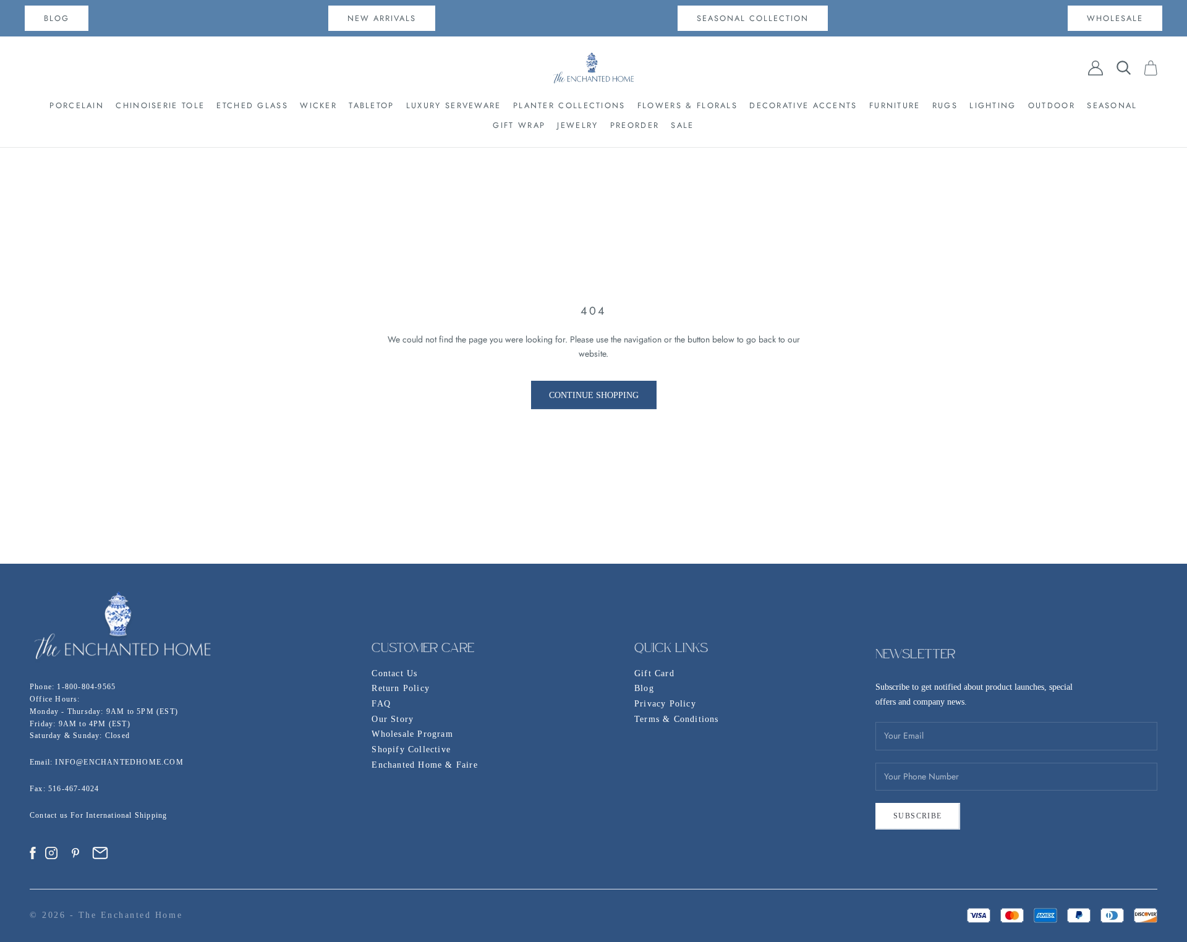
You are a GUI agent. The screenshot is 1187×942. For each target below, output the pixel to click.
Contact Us (394, 673)
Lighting (992, 105)
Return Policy (401, 688)
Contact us (50, 815)
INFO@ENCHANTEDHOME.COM (119, 762)
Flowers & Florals (687, 105)
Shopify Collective (411, 749)
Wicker (318, 105)
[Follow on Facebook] (33, 853)
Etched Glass (252, 105)
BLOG (56, 18)
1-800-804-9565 (86, 686)
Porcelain (76, 105)
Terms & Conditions (676, 719)
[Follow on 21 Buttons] (100, 853)
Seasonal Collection (753, 18)
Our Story (393, 719)
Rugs (945, 105)
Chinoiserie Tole (160, 105)
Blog (644, 688)
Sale (682, 125)
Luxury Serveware (453, 105)
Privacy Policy (665, 703)
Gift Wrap (519, 125)
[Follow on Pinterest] (75, 853)
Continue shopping (594, 395)
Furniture (895, 105)
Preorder (634, 125)
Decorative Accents (803, 105)
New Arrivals (381, 18)
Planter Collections (569, 105)
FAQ (381, 703)
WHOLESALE (1115, 18)
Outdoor (1051, 105)
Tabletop (371, 105)
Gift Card (654, 673)
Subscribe (917, 816)
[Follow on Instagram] (51, 853)
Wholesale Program (412, 734)
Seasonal (1112, 105)
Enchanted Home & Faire (424, 765)
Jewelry (577, 125)
